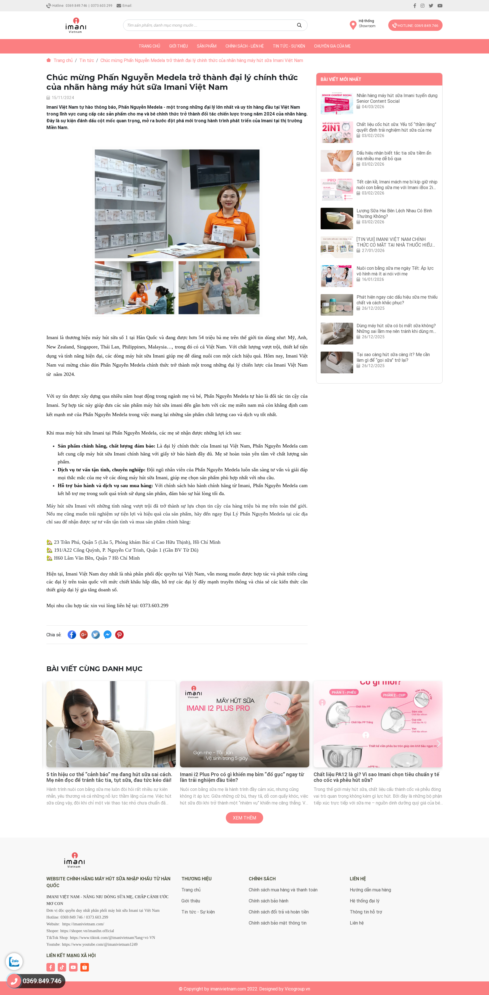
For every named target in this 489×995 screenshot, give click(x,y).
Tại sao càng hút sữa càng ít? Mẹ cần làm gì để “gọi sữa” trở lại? (393, 357)
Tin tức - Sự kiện (289, 46)
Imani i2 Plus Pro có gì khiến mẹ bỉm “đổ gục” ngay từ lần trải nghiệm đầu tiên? (108, 777)
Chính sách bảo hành (268, 901)
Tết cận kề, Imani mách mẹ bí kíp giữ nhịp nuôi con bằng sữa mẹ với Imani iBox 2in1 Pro (397, 187)
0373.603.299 (101, 5)
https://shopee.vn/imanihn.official (87, 931)
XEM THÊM (244, 818)
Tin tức (86, 60)
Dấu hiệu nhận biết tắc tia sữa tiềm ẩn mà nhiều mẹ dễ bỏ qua (394, 155)
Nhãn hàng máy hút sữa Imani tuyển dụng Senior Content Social (397, 98)
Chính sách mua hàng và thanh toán (283, 890)
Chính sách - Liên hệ (245, 46)
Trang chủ (62, 60)
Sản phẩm (206, 46)
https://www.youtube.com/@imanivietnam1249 (100, 944)
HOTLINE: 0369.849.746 (417, 25)
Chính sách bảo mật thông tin (277, 923)
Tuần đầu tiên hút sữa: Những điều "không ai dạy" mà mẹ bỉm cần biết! (375, 777)
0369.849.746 (76, 5)
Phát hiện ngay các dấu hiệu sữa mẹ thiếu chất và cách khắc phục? (397, 299)
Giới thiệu (178, 46)
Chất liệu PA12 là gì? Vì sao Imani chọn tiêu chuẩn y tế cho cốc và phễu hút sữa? (243, 777)
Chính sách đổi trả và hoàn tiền (279, 912)
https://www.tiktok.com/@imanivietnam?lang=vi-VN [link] (112, 938)
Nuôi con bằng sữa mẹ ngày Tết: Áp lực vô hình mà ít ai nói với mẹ (395, 271)
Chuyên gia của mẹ (332, 46)
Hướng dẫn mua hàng (370, 890)
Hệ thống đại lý (364, 901)
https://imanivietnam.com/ (83, 924)
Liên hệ (357, 923)
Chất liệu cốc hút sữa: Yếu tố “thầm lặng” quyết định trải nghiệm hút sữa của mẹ (396, 127)
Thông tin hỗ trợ (366, 912)
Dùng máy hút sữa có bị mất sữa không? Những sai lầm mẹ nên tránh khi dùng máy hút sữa (397, 331)
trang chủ (149, 46)
